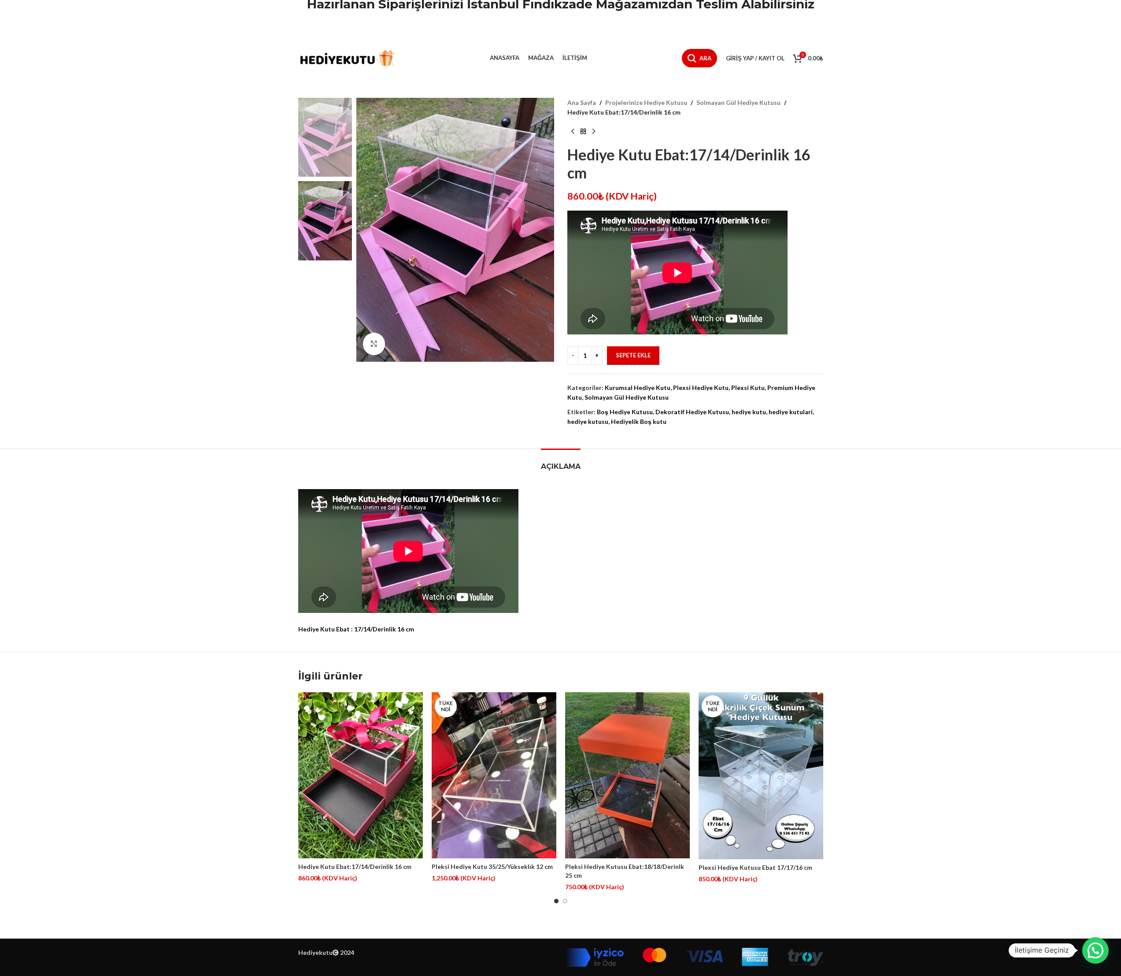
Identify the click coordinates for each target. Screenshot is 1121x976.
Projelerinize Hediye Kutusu (646, 102)
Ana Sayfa (581, 102)
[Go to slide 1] (556, 901)
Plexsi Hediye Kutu (701, 387)
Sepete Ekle (633, 355)
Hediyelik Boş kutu (638, 421)
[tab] (561, 462)
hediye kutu (749, 412)
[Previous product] (572, 131)
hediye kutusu (587, 421)
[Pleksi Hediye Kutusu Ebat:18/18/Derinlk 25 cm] (627, 775)
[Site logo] (346, 57)
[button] (1095, 950)
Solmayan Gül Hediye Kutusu (738, 102)
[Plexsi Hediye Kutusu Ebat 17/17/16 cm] (761, 775)
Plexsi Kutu (748, 387)
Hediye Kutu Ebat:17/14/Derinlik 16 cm (354, 866)
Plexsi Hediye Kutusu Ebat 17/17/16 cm (755, 867)
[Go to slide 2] (565, 901)
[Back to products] (583, 131)
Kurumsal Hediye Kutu (637, 387)
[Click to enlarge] (374, 344)
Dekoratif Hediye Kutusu (692, 412)
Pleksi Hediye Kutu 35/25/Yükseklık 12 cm (492, 866)
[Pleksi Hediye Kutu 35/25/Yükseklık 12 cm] (494, 775)
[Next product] (593, 131)
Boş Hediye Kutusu (625, 412)
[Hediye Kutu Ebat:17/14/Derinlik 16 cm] (360, 775)
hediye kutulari (791, 412)
